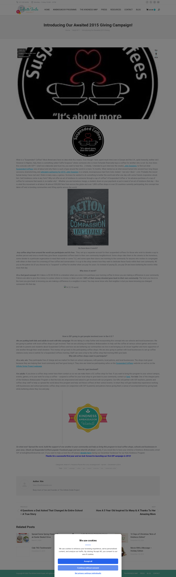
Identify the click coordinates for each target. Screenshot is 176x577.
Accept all (88, 561)
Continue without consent (88, 568)
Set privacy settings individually (88, 573)
